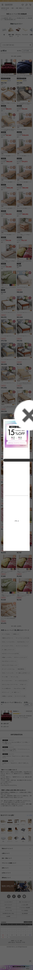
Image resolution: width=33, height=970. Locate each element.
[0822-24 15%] (16, 434)
